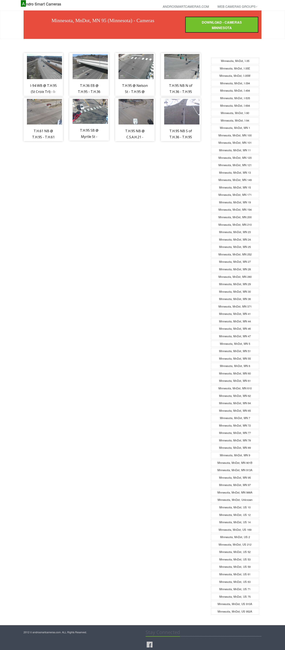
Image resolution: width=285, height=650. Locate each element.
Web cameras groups (236, 6)
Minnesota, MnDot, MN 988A (234, 492)
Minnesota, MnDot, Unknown (235, 500)
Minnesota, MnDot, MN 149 (235, 180)
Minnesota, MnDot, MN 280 (235, 277)
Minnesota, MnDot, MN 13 (235, 172)
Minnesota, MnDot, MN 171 (235, 195)
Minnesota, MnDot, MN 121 (235, 165)
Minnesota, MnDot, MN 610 (235, 388)
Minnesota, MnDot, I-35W (234, 76)
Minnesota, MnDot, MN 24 (235, 239)
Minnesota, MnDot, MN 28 (235, 269)
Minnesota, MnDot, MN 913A (234, 470)
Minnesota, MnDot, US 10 (235, 507)
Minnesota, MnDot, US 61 (235, 574)
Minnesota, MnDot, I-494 (235, 90)
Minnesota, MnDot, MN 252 (235, 254)
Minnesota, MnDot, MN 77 (235, 433)
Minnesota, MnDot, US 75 (235, 597)
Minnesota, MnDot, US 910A (235, 604)
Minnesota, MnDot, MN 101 (235, 143)
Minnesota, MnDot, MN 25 (235, 247)
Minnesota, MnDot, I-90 (235, 113)
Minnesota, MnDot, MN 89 (235, 448)
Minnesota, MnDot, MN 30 (235, 292)
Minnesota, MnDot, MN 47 (235, 336)
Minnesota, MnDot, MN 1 (235, 128)
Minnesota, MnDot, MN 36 (235, 299)
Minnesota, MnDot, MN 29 (235, 284)
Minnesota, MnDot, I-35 (235, 61)
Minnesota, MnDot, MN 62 (235, 396)
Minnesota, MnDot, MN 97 (235, 485)
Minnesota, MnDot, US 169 (235, 530)
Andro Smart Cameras (41, 3)
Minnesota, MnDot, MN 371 (235, 306)
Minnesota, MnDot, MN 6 (235, 366)
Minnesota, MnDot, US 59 (235, 567)
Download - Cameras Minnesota (222, 25)
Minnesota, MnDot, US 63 (235, 582)
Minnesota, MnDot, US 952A (235, 611)
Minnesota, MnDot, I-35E (235, 68)
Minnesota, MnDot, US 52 (235, 552)
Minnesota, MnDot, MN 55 (235, 358)
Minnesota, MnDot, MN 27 (235, 262)
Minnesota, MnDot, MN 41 (235, 314)
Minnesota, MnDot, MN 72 (235, 425)
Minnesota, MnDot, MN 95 (235, 477)
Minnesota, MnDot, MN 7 (235, 418)
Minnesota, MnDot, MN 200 (235, 217)
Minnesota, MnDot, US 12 (235, 515)
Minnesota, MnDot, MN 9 (235, 455)
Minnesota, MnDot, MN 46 (235, 329)
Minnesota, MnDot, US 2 (235, 537)
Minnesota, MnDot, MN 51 (235, 351)
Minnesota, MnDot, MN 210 (235, 225)
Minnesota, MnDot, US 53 (235, 559)
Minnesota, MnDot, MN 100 (235, 135)
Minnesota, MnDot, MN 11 (235, 150)
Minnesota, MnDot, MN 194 (235, 210)
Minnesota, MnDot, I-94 (235, 120)
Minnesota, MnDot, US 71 (235, 589)
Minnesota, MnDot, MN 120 (235, 158)
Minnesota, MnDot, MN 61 (235, 381)
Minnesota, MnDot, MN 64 (235, 403)
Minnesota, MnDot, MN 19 (235, 202)
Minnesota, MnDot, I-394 (235, 83)
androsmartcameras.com (186, 6)
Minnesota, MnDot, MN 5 (235, 344)
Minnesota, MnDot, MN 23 (235, 232)
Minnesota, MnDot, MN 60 (235, 373)
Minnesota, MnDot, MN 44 (235, 321)
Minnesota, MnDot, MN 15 (235, 187)
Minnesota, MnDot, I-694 (235, 106)
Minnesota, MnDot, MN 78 (235, 440)
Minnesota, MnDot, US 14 (235, 522)
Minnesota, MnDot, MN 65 (235, 411)
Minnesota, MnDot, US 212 (235, 544)
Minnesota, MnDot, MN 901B (234, 463)
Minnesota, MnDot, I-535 (235, 98)
